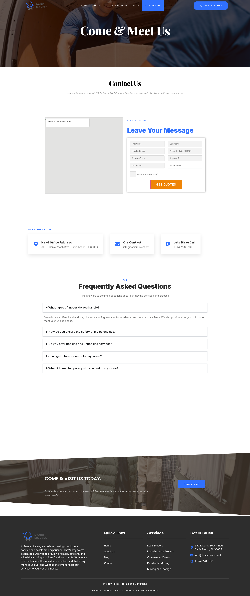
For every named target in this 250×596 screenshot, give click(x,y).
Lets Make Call (184, 242)
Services (118, 5)
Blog (136, 5)
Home (84, 5)
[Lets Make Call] (168, 244)
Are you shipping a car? (147, 174)
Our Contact (132, 242)
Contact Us (153, 5)
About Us (100, 5)
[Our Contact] (117, 244)
